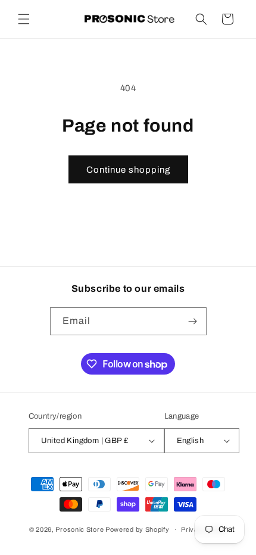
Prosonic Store (79, 529)
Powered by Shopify (137, 529)
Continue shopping (128, 169)
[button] (24, 19)
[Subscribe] (193, 321)
